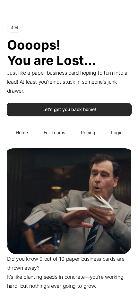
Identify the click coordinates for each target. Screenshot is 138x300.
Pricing (88, 132)
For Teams (54, 132)
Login (117, 132)
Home (22, 132)
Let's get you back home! (69, 109)
